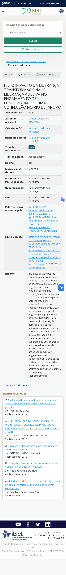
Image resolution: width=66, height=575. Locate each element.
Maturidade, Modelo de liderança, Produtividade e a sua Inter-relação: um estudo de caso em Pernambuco (33, 485)
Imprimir (25, 74)
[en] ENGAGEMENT (39, 227)
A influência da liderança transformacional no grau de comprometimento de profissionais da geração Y (30, 403)
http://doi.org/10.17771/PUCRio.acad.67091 (45, 265)
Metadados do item (16, 385)
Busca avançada (34, 49)
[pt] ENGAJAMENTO (39, 213)
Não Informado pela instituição (39, 129)
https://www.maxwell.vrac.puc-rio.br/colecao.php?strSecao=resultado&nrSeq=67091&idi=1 (44, 241)
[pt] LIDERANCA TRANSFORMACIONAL (41, 208)
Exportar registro (48, 74)
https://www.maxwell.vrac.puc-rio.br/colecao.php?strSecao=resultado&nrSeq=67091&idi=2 (44, 255)
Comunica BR (24, 3)
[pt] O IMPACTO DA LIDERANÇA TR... (25, 61)
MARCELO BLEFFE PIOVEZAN (39, 120)
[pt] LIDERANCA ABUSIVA (43, 217)
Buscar (33, 40)
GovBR (6, 3)
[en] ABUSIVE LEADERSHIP (43, 230)
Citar (10, 74)
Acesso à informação (48, 3)
